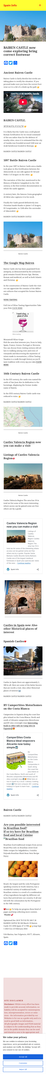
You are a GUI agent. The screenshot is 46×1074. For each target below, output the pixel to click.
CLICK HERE (17, 308)
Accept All (23, 1057)
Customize (23, 1063)
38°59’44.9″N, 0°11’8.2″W (14, 126)
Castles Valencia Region (19, 442)
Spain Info (10, 5)
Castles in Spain (14, 625)
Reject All (23, 1069)
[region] (23, 1054)
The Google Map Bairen (19, 263)
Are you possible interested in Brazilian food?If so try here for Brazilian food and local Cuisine (22, 830)
